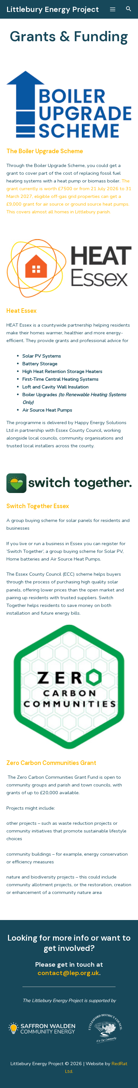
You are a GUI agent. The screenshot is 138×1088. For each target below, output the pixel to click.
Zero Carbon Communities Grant (51, 763)
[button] (129, 9)
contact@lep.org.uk (68, 973)
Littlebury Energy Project (52, 9)
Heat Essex (21, 311)
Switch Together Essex (37, 506)
